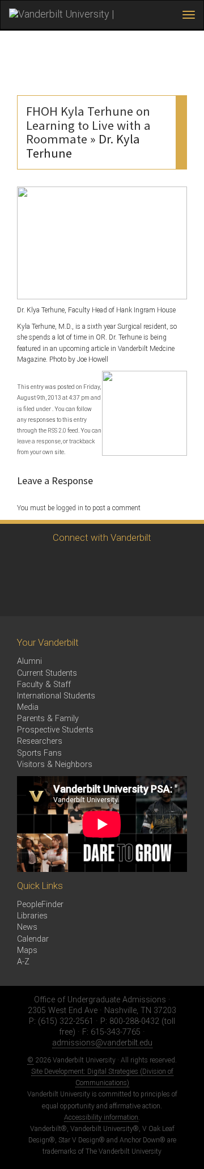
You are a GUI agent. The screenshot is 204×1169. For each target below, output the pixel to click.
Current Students (47, 673)
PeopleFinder (40, 904)
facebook (52, 564)
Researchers (39, 741)
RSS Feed (21, 595)
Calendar (33, 939)
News (27, 927)
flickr (146, 564)
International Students (56, 696)
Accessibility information (101, 1117)
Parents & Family (48, 718)
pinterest (177, 564)
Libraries (32, 916)
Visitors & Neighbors (54, 764)
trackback (82, 441)
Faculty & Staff (44, 684)
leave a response (39, 441)
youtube (115, 564)
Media (28, 707)
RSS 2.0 (57, 430)
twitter (21, 564)
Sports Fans (39, 753)
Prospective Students (55, 730)
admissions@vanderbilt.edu (102, 1043)
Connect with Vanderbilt (102, 537)
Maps (27, 950)
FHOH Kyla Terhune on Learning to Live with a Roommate (88, 125)
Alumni (29, 661)
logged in (69, 508)
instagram (83, 564)
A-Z (23, 962)
